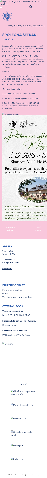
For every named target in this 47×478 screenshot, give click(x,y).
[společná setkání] (23, 114)
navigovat (7, 268)
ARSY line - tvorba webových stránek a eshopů (23, 475)
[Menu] (40, 7)
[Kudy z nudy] (23, 462)
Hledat (31, 7)
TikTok (18, 275)
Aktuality (27, 26)
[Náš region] (23, 448)
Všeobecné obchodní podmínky (17, 297)
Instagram (9, 275)
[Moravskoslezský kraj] (23, 407)
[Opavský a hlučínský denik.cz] (23, 434)
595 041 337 (10, 259)
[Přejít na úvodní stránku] (7, 16)
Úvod (10, 26)
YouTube (14, 275)
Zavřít (1, 7)
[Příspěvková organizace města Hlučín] (23, 394)
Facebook (4, 275)
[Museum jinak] (23, 421)
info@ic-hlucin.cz (10, 262)
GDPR (5, 293)
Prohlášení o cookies (12, 290)
